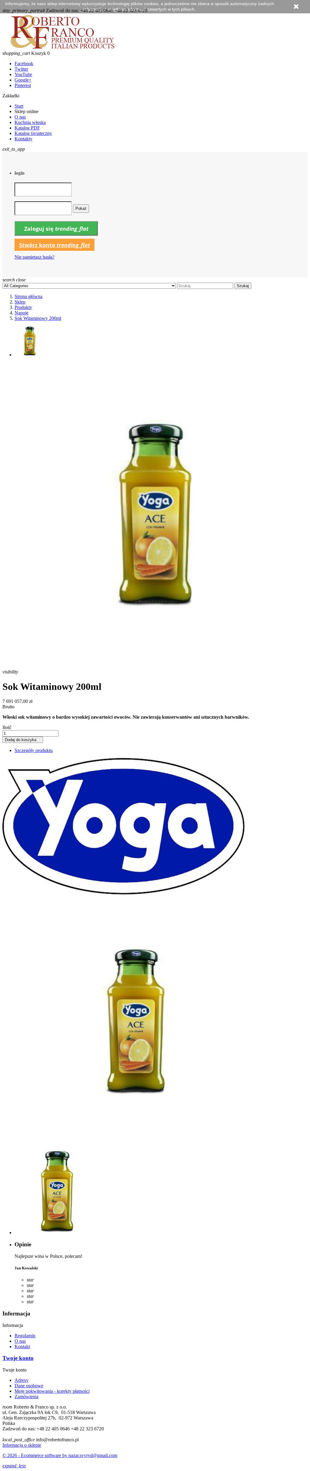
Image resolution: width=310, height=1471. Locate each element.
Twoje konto (18, 1358)
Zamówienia (26, 1396)
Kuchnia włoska (30, 122)
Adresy (21, 1380)
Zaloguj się (56, 228)
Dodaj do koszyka (23, 739)
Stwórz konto (54, 245)
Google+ (23, 79)
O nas (20, 116)
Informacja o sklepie (21, 1445)
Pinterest (23, 85)
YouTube (23, 74)
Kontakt (22, 1346)
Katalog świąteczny (33, 133)
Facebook (24, 63)
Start (19, 106)
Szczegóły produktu (34, 750)
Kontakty (23, 138)
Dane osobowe (29, 1385)
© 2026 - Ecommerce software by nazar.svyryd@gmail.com (59, 1455)
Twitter (21, 69)
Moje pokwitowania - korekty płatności (52, 1391)
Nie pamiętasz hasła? (34, 257)
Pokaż (81, 208)
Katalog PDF (27, 127)
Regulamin (25, 1335)
